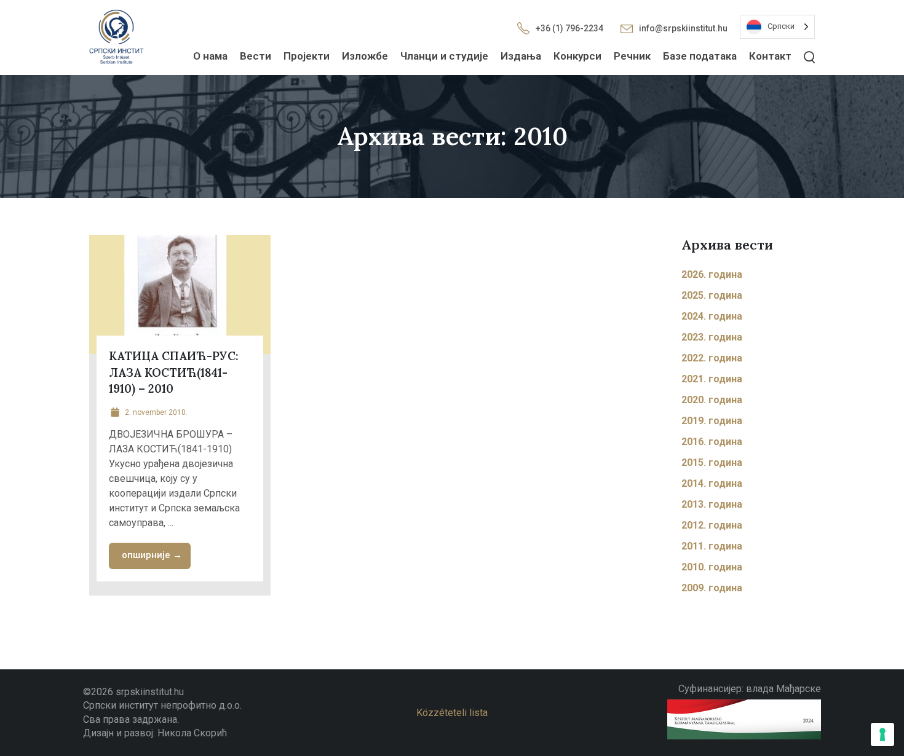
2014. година (711, 483)
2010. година (711, 567)
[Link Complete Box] (180, 415)
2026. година (711, 274)
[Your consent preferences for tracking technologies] (882, 734)
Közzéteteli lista (452, 713)
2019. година (711, 421)
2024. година (711, 316)
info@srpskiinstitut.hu (683, 28)
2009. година (711, 588)
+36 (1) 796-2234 (569, 28)
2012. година (711, 525)
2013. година (711, 504)
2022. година (711, 358)
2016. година (711, 441)
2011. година (711, 546)
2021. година (711, 379)
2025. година (711, 295)
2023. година (711, 337)
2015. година (711, 462)
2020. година (711, 400)
